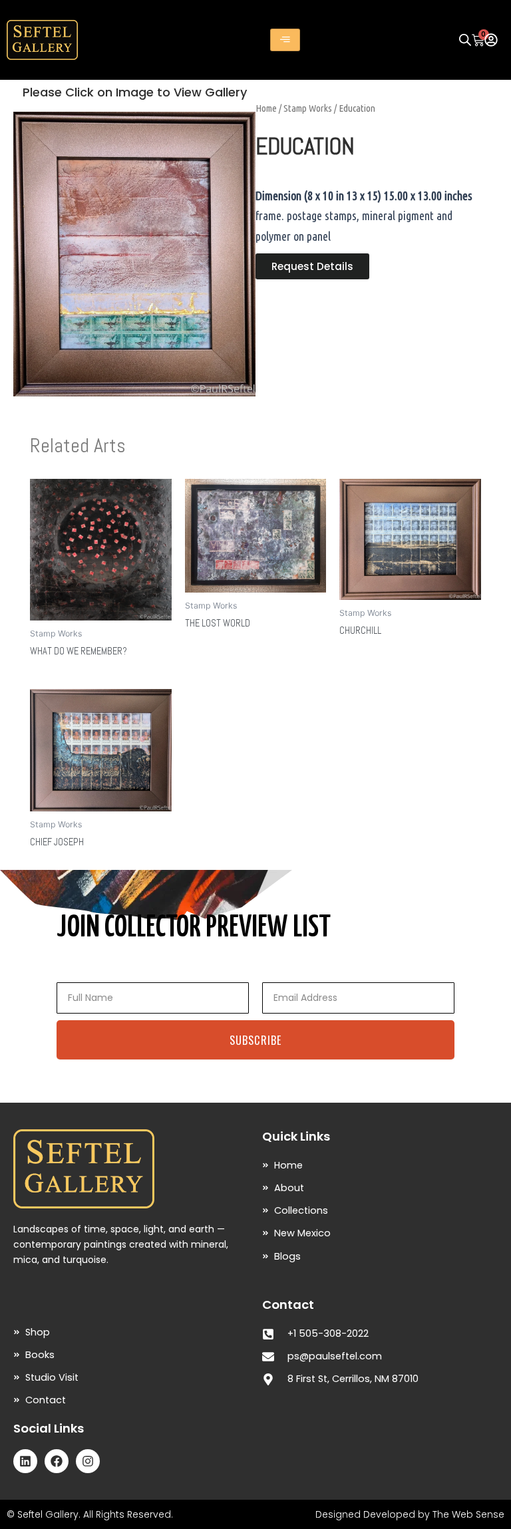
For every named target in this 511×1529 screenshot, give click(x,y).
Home (266, 108)
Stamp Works (307, 108)
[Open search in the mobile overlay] (465, 40)
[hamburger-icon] (285, 40)
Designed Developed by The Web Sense (409, 1514)
